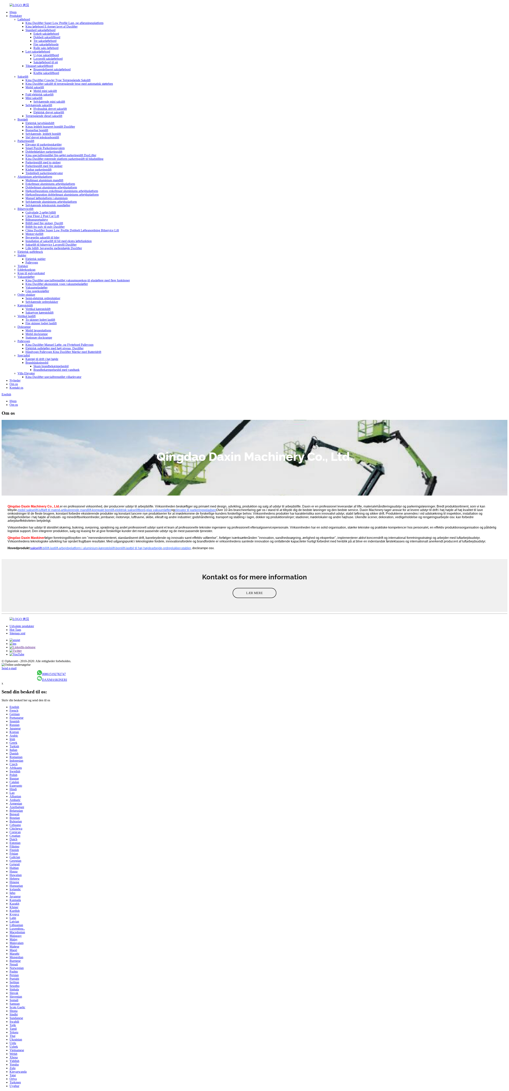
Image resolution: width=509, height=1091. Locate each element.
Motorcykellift (34, 234)
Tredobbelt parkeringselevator (44, 173)
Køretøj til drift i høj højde (41, 359)
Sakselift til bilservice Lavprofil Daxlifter (51, 244)
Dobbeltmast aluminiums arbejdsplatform (51, 187)
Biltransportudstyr (36, 219)
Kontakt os (16, 387)
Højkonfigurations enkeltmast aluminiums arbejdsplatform (61, 191)
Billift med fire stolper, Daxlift (44, 223)
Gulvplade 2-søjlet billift (40, 212)
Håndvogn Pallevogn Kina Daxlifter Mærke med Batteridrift (63, 352)
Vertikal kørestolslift (38, 309)
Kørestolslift (25, 305)
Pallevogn (31, 262)
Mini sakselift (33, 98)
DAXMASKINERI (54, 679)
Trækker (22, 266)
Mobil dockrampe (36, 334)
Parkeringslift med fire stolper (43, 166)
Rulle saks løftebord (45, 48)
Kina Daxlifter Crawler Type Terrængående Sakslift (57, 80)
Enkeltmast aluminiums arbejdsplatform (50, 184)
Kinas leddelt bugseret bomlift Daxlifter (50, 126)
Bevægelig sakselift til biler (42, 237)
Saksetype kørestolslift (39, 312)
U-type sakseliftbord (46, 55)
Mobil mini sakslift (45, 91)
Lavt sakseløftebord (37, 51)
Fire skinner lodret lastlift (41, 323)
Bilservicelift (25, 209)
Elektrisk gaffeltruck (30, 251)
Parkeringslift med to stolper (43, 162)
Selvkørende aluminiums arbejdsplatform (51, 201)
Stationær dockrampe (38, 337)
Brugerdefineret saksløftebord (52, 69)
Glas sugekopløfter (37, 291)
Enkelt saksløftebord (46, 33)
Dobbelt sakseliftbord (46, 37)
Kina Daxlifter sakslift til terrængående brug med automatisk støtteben (69, 83)
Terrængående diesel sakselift (43, 116)
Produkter (16, 15)
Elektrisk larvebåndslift (39, 123)
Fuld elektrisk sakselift (39, 94)
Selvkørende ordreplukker (41, 301)
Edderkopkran (26, 269)
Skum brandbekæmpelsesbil (51, 366)
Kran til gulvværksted (31, 273)
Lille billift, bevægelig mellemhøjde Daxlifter (53, 248)
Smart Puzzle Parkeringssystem (45, 148)
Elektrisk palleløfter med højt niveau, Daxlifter (54, 348)
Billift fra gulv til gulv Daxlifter (45, 226)
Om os (14, 384)
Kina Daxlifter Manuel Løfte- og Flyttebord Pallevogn (59, 344)
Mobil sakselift (34, 87)
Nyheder (15, 380)
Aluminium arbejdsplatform (34, 176)
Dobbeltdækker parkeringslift (43, 151)
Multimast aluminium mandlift (44, 180)
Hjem (13, 12)
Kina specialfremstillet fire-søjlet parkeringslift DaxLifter (60, 155)
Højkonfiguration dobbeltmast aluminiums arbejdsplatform (62, 194)
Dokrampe (24, 327)
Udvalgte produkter (22, 626)
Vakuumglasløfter (36, 287)
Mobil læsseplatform (38, 330)
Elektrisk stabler (35, 259)
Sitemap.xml (17, 633)
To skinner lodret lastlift (40, 319)
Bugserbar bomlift (36, 130)
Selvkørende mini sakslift (49, 101)
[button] (254, 593)
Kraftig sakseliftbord (46, 73)
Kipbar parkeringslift (38, 169)
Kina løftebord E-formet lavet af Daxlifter (51, 26)
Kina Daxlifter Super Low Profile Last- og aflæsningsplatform (64, 23)
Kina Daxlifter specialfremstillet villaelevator (53, 377)
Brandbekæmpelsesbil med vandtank (56, 369)
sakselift (36, 548)
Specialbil (23, 355)
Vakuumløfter (26, 276)
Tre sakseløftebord (44, 41)
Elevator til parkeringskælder (43, 144)
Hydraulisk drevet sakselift (50, 108)
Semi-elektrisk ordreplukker (42, 298)
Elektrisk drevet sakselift (48, 112)
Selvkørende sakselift (38, 105)
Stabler (21, 255)
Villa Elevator (26, 373)
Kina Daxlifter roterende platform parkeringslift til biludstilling (64, 158)
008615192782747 (54, 674)
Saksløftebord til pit (45, 62)
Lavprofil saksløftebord (48, 58)
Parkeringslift (25, 141)
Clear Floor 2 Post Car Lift (42, 216)
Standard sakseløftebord (40, 30)
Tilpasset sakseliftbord (39, 66)
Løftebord (23, 19)
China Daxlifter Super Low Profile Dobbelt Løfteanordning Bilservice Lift (72, 230)
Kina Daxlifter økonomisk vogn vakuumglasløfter (56, 284)
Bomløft (22, 119)
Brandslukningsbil (36, 362)
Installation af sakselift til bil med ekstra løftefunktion (58, 241)
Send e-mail (9, 668)
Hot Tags (15, 629)
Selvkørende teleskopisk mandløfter (47, 205)
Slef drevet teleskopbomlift (42, 137)
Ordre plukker (26, 294)
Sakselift (22, 76)
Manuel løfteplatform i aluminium (46, 198)
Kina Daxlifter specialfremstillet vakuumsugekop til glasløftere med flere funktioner (77, 280)
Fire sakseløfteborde (46, 44)
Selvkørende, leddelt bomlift (43, 133)
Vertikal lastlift (26, 316)
